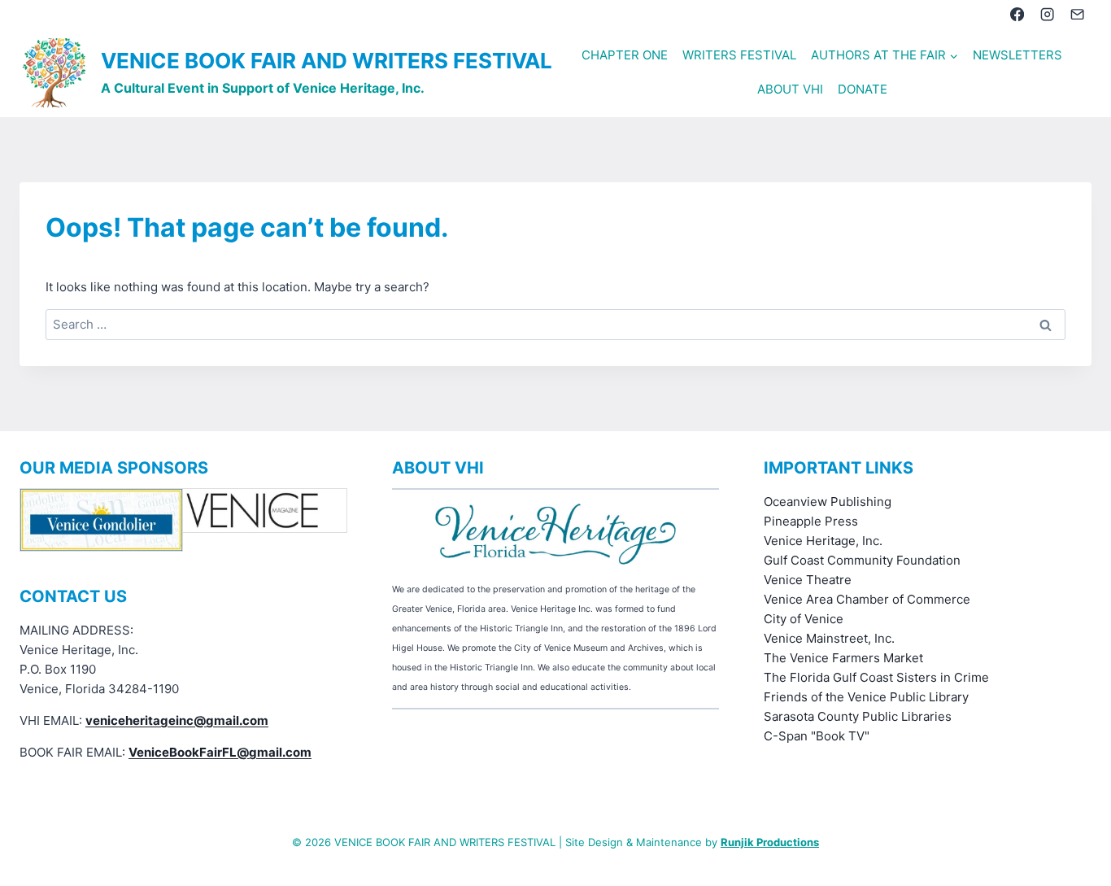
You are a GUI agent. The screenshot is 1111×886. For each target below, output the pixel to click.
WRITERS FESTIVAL (739, 55)
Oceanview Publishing (827, 501)
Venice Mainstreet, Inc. (829, 638)
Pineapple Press (811, 521)
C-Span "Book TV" (816, 736)
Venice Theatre (808, 579)
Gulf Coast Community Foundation (862, 560)
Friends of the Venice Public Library (866, 697)
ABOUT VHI (790, 89)
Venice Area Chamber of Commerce (867, 599)
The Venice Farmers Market (843, 658)
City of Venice (803, 618)
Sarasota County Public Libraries (858, 716)
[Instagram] (1047, 14)
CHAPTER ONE (625, 55)
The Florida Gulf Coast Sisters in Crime (876, 677)
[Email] (1078, 14)
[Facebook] (1017, 14)
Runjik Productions (770, 842)
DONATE (862, 89)
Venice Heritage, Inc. (823, 540)
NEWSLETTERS (1017, 55)
